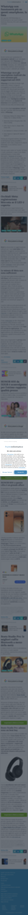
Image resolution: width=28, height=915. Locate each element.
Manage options (7, 472)
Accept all (21, 472)
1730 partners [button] (10, 454)
